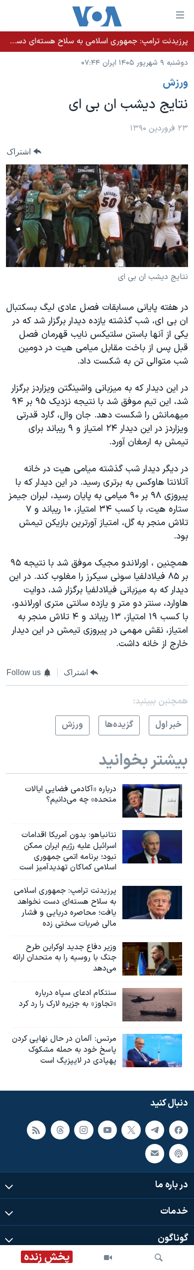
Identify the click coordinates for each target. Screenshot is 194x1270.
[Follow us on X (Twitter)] (130, 1129)
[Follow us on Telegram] (154, 1129)
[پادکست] (178, 1153)
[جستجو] (159, 1257)
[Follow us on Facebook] (178, 1129)
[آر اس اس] (36, 1129)
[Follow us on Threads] (60, 1129)
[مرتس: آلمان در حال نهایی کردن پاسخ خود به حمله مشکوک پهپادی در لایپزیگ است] (152, 1050)
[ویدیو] (108, 1257)
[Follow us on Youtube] (107, 1129)
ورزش (175, 83)
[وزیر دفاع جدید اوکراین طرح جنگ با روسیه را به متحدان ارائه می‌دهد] (152, 959)
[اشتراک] (154, 1153)
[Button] (23, 151)
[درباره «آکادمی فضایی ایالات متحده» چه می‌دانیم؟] (152, 801)
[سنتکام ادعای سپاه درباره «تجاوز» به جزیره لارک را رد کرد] (152, 1004)
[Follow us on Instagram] (83, 1129)
